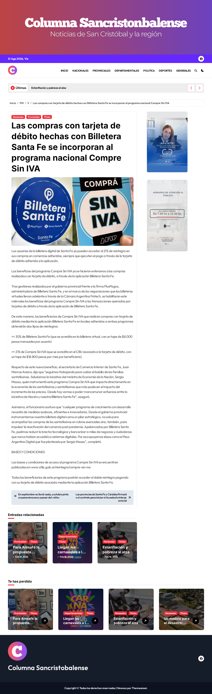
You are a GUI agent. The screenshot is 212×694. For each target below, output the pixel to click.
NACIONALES (80, 70)
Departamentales (68, 536)
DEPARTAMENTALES (127, 70)
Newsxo (122, 688)
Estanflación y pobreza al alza (126, 621)
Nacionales (18, 117)
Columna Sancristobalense (48, 667)
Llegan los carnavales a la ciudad (71, 552)
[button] (199, 88)
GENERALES (183, 70)
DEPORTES (165, 70)
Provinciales (34, 117)
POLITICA (149, 70)
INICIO (64, 70)
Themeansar (139, 688)
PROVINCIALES (101, 70)
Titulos (47, 117)
